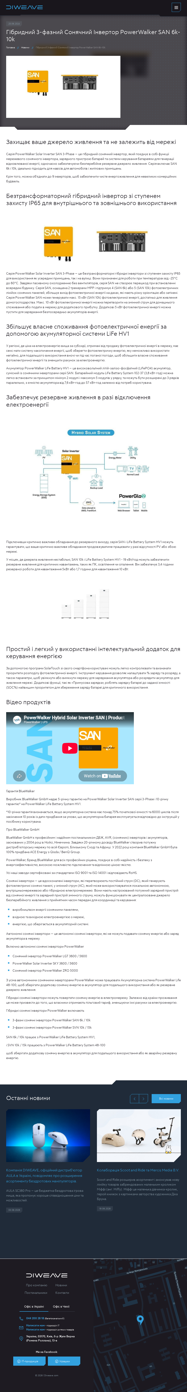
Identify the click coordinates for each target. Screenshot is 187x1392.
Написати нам (35, 1325)
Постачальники (36, 1293)
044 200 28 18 (35, 1318)
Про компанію (36, 1285)
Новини (25, 47)
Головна (10, 47)
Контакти (62, 1293)
